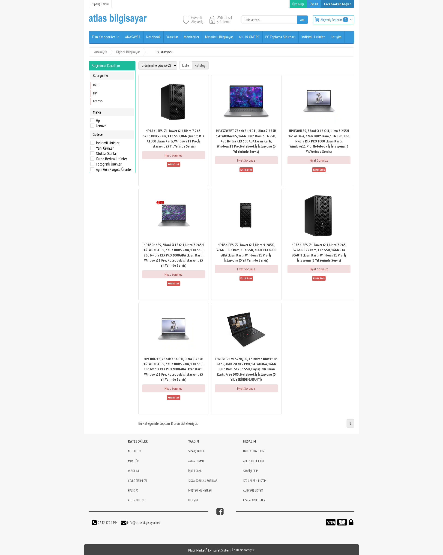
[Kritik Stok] (173, 164)
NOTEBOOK (134, 451)
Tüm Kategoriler (103, 36)
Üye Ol (314, 4)
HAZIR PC (133, 490)
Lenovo (98, 101)
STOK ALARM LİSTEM (254, 481)
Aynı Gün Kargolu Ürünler (114, 169)
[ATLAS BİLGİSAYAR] (118, 22)
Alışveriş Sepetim (333, 19)
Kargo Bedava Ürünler (111, 159)
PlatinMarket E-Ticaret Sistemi (209, 550)
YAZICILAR (133, 471)
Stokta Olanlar (106, 153)
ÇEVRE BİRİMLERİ (137, 481)
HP (95, 93)
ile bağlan (337, 4)
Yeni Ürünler (105, 148)
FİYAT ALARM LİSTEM (254, 500)
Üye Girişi (298, 4)
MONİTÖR (133, 461)
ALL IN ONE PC (136, 500)
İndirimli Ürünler (108, 143)
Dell (96, 85)
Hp (98, 120)
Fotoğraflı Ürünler (109, 164)
